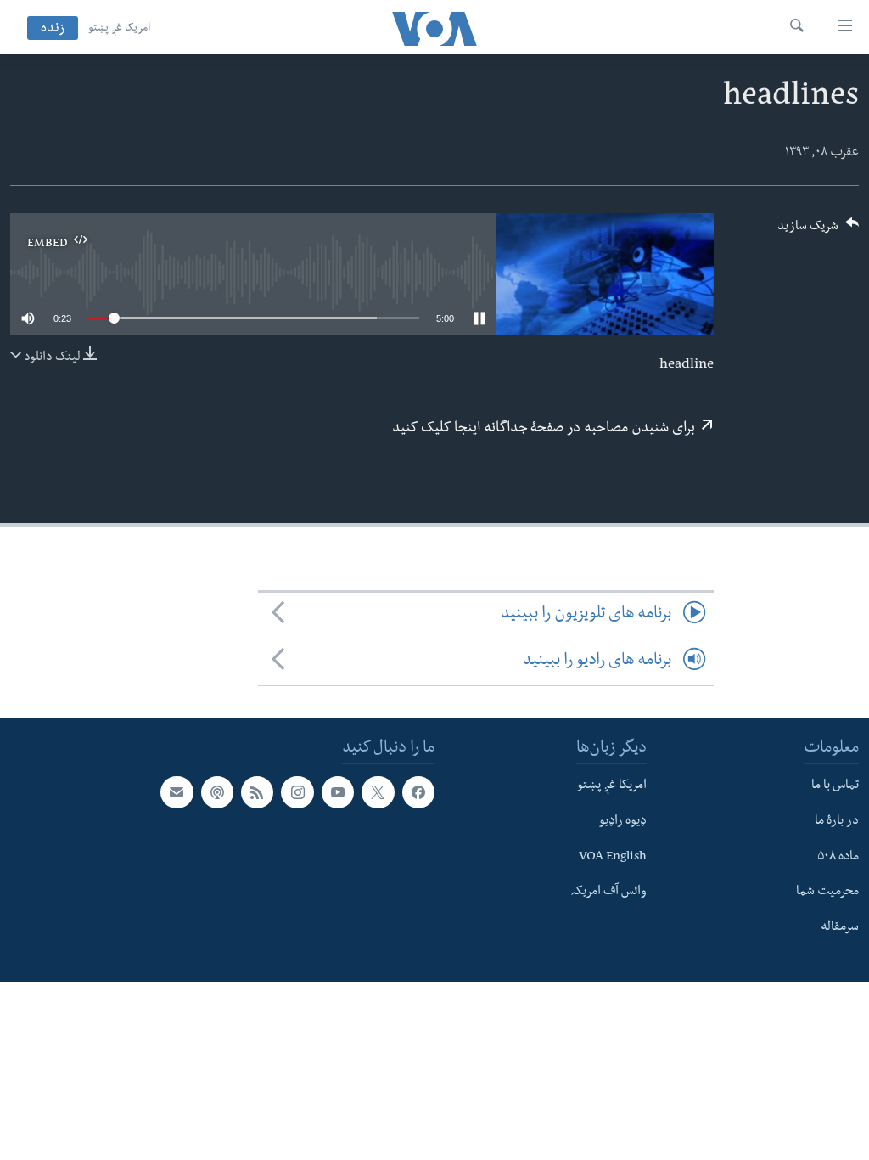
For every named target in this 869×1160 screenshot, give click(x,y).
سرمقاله (840, 928)
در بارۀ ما (837, 822)
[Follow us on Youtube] (338, 792)
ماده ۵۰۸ (838, 856)
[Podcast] (217, 792)
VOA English (613, 856)
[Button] (818, 231)
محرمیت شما (827, 892)
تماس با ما (835, 786)
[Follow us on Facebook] (418, 792)
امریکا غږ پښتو (119, 29)
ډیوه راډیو (623, 822)
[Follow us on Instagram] (297, 792)
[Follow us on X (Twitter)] (378, 792)
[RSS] (257, 792)
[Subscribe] (176, 792)
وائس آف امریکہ (609, 892)
